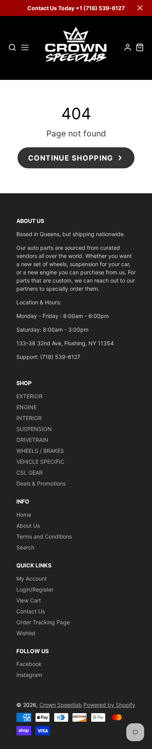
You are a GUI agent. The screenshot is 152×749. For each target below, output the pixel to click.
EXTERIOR (29, 396)
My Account (31, 578)
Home (23, 514)
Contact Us (30, 611)
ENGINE (26, 407)
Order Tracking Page (43, 622)
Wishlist (25, 633)
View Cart (28, 600)
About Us (28, 525)
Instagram (29, 674)
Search (25, 547)
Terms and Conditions (44, 536)
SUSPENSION (34, 429)
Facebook (29, 664)
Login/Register (34, 589)
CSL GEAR (29, 472)
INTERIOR (29, 418)
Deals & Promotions (40, 483)
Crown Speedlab (60, 704)
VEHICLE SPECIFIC (40, 461)
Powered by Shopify (109, 704)
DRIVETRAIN (32, 439)
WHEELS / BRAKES (40, 450)
